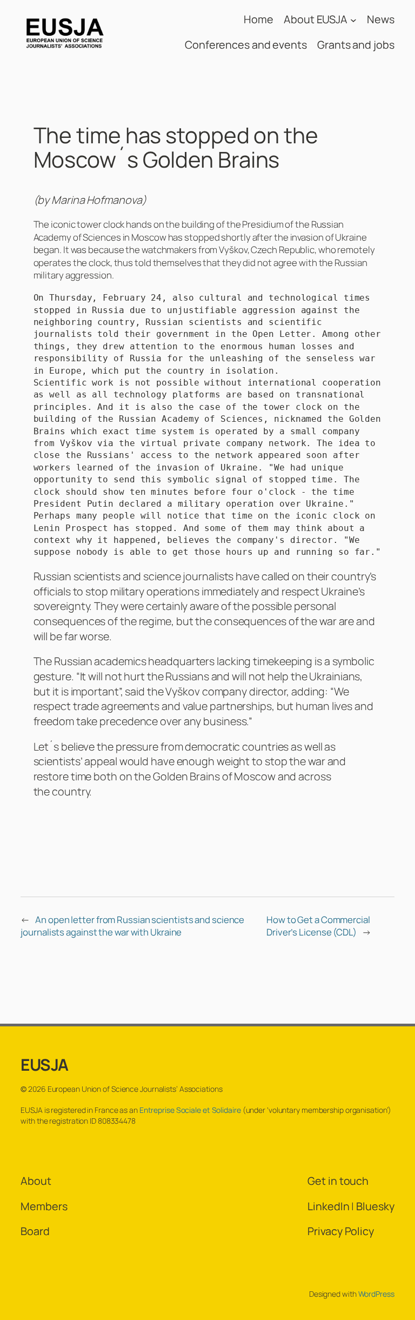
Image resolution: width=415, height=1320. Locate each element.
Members (44, 1206)
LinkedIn (328, 1206)
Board (35, 1231)
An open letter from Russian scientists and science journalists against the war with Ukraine (132, 926)
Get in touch (338, 1180)
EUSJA (45, 1064)
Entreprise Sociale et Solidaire (190, 1110)
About (36, 1180)
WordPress (376, 1294)
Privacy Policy (340, 1231)
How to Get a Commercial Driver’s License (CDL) (318, 926)
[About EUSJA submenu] (353, 19)
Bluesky (375, 1206)
